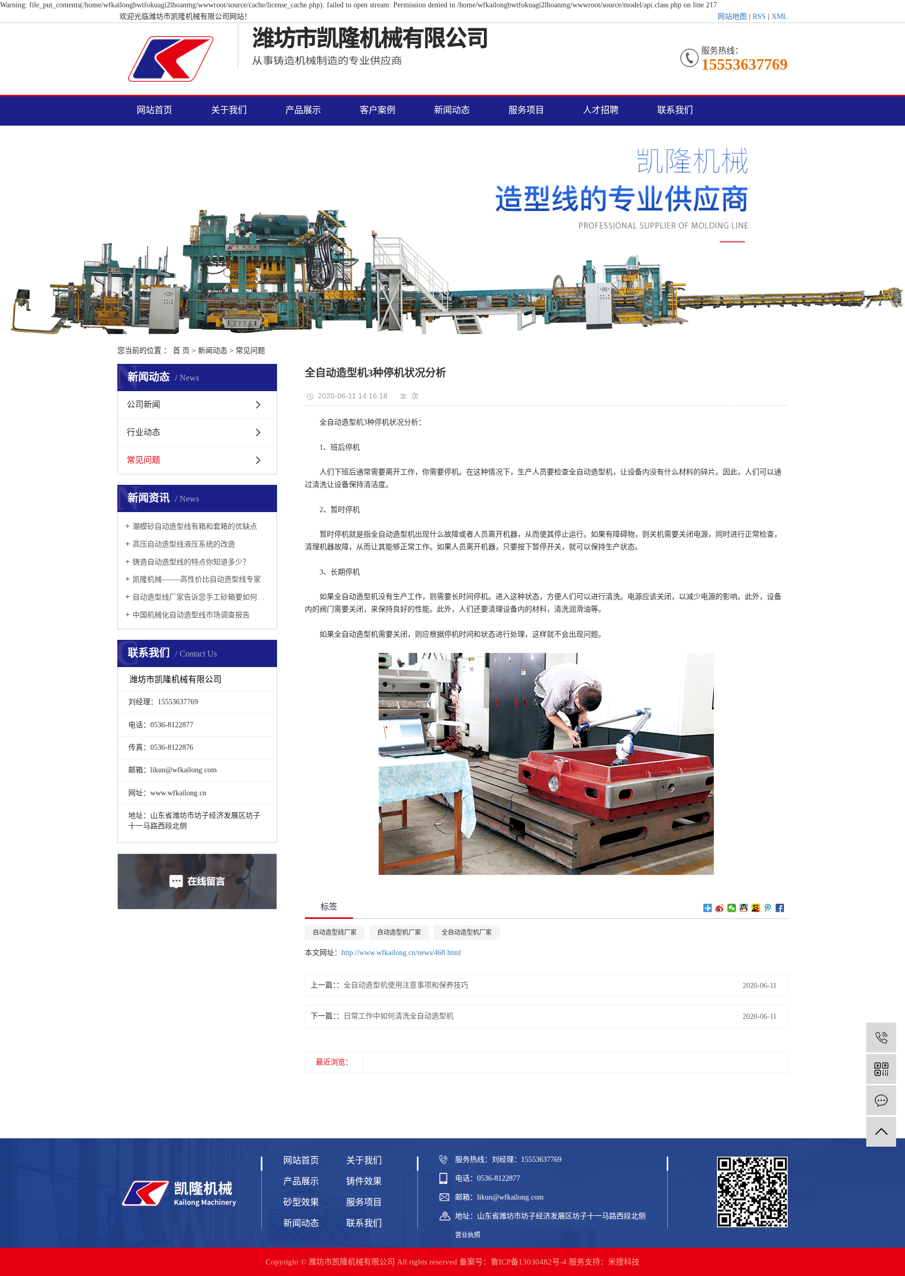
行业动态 (143, 432)
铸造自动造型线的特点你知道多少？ (191, 562)
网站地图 (732, 16)
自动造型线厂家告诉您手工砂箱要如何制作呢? (201, 597)
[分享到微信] (731, 908)
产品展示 (303, 110)
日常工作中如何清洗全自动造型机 (399, 1016)
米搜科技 (623, 1262)
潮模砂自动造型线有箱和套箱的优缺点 (195, 526)
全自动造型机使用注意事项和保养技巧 (406, 985)
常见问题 (250, 350)
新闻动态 (452, 110)
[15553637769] (881, 1037)
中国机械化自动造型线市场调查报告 (191, 615)
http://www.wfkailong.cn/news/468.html (401, 953)
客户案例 (377, 110)
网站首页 (154, 110)
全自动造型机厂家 (467, 932)
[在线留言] (881, 1100)
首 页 (181, 350)
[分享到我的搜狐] (756, 908)
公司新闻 (143, 404)
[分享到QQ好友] (744, 908)
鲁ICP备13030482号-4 (529, 1262)
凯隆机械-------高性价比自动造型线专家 (197, 579)
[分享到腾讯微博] (768, 908)
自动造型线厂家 (335, 932)
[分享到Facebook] (780, 908)
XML (779, 16)
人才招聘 (601, 110)
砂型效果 (301, 1202)
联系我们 (675, 110)
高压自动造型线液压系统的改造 (184, 544)
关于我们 (229, 110)
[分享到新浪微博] (719, 908)
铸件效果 (364, 1181)
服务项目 (526, 110)
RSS (759, 16)
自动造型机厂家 (399, 932)
